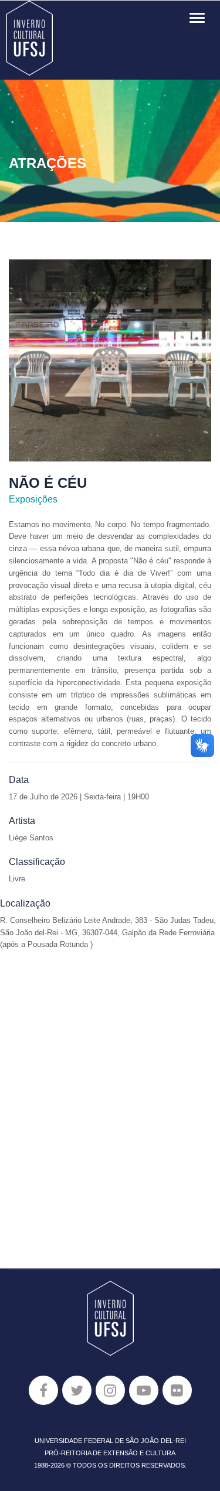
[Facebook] (43, 1390)
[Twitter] (77, 1390)
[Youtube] (143, 1390)
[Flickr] (177, 1390)
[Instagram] (110, 1390)
